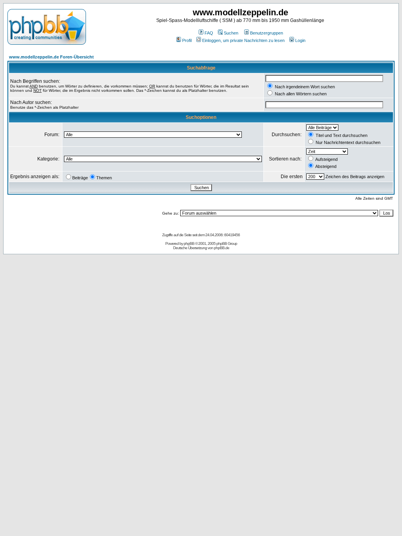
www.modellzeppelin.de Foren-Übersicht (51, 57)
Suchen (231, 33)
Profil (187, 40)
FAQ (209, 33)
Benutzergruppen (266, 33)
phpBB (189, 243)
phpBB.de (221, 248)
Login (300, 40)
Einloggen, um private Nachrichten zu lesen (243, 40)
